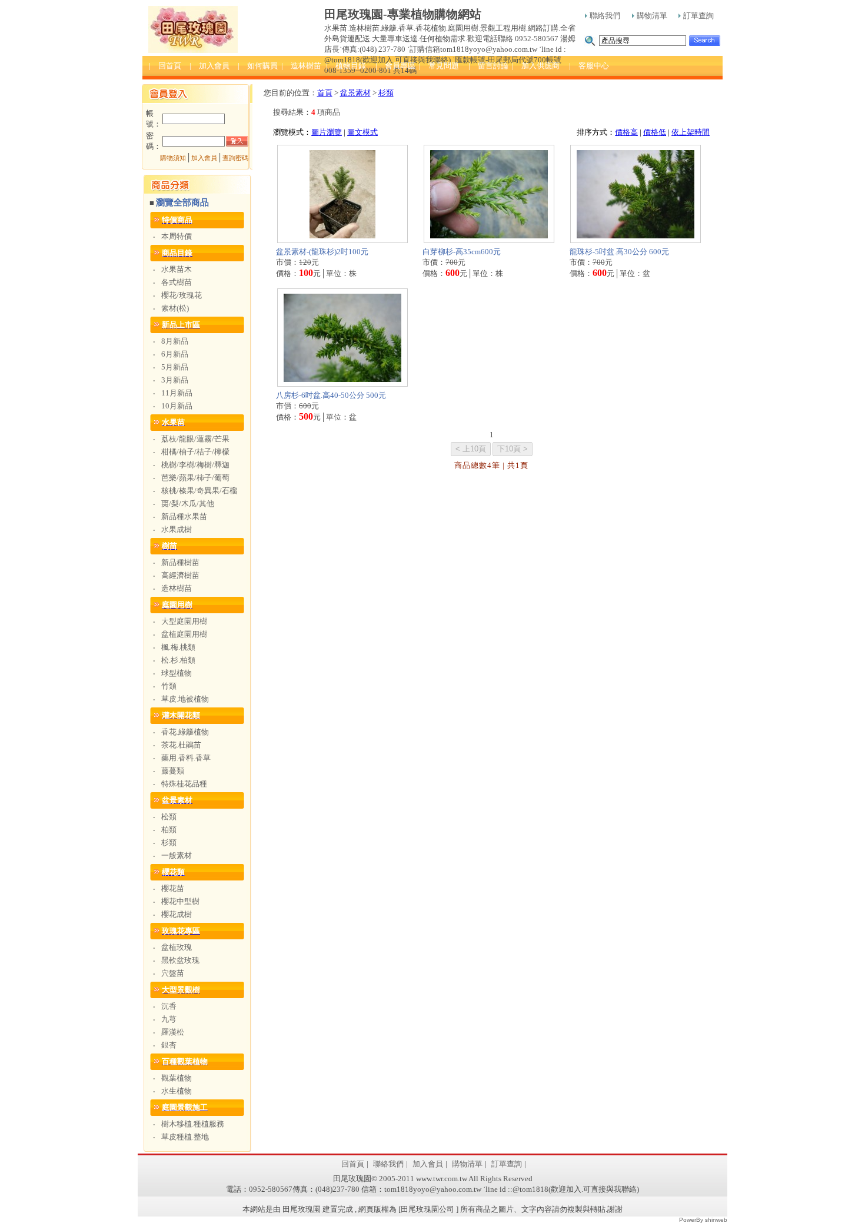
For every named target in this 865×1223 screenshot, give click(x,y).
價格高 (626, 132)
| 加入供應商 (536, 65)
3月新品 (174, 379)
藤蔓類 (172, 770)
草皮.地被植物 (185, 698)
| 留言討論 (488, 65)
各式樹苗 (176, 282)
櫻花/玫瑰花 (181, 295)
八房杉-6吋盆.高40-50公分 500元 (331, 395)
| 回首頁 (165, 65)
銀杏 (169, 1045)
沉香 (169, 1006)
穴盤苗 (172, 973)
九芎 (169, 1019)
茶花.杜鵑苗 (181, 744)
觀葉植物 (176, 1078)
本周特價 (176, 236)
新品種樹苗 (180, 562)
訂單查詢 (698, 15)
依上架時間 (690, 132)
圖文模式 (362, 132)
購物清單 (652, 15)
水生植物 (176, 1090)
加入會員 (204, 158)
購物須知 (173, 158)
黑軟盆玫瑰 (180, 960)
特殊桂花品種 (184, 783)
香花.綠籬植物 (185, 731)
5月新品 (174, 367)
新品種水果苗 (184, 516)
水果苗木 (176, 269)
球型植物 (176, 673)
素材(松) (175, 308)
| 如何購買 (258, 65)
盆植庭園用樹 (184, 634)
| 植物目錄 (346, 65)
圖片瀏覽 (326, 132)
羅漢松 (172, 1032)
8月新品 (174, 341)
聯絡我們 (605, 15)
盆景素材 (355, 92)
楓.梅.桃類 (178, 647)
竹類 (169, 686)
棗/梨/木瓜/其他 (187, 503)
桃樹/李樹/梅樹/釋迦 (195, 464)
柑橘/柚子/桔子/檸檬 (195, 451)
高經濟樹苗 (180, 575)
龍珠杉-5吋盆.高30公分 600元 (619, 251)
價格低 (654, 132)
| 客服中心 (589, 65)
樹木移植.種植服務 (192, 1123)
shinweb (716, 1220)
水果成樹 (176, 529)
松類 (169, 816)
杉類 (169, 842)
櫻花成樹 (176, 914)
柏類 (169, 829)
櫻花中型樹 (180, 901)
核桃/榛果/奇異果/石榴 (199, 490)
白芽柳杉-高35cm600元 (461, 251)
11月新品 (176, 392)
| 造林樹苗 (301, 65)
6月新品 (174, 354)
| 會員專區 (395, 65)
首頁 (324, 92)
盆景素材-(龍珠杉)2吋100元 (322, 251)
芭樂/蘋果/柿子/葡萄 (195, 477)
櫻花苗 (172, 888)
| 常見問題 (439, 65)
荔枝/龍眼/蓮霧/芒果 (195, 438)
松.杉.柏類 (178, 660)
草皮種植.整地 (185, 1136)
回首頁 (352, 1163)
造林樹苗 (176, 588)
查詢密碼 (235, 158)
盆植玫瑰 (176, 947)
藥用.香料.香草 (186, 757)
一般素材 (176, 855)
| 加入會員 (209, 65)
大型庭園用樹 (184, 621)
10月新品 (176, 405)
